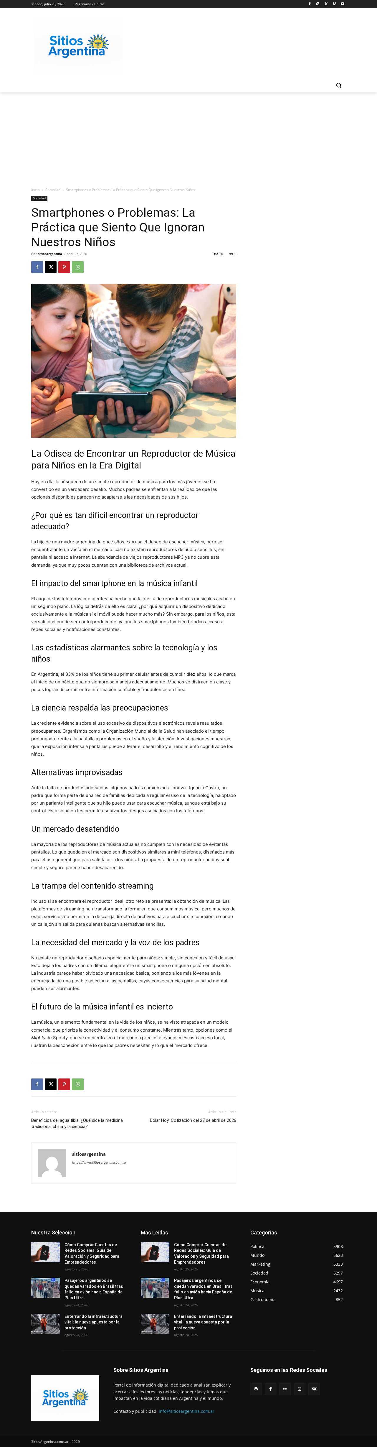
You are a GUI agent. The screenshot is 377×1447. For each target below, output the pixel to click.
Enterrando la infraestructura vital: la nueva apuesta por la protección (94, 1322)
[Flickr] (285, 1389)
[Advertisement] (188, 136)
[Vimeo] (334, 4)
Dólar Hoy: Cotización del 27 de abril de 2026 (193, 1120)
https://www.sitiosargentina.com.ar (99, 1162)
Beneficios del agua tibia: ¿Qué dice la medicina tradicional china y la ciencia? (77, 1123)
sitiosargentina (50, 253)
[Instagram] (318, 4)
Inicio (35, 189)
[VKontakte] (314, 1389)
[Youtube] (342, 4)
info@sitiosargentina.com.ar (186, 1411)
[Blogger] (256, 1389)
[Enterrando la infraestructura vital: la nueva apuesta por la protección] (45, 1324)
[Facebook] (309, 4)
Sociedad (52, 189)
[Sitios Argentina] (78, 46)
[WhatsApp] (78, 267)
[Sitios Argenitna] (65, 1398)
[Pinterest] (64, 267)
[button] (339, 85)
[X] (326, 4)
